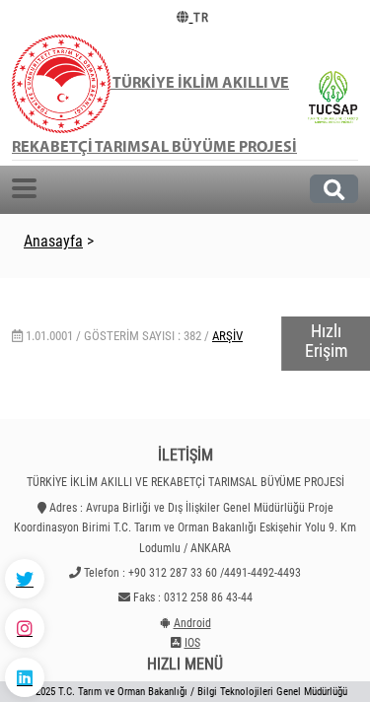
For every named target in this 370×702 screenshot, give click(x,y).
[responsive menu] (24, 188)
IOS (192, 643)
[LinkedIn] (24, 677)
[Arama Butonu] (334, 189)
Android (192, 623)
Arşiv (227, 335)
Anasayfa (53, 241)
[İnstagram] (24, 628)
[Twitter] (24, 578)
